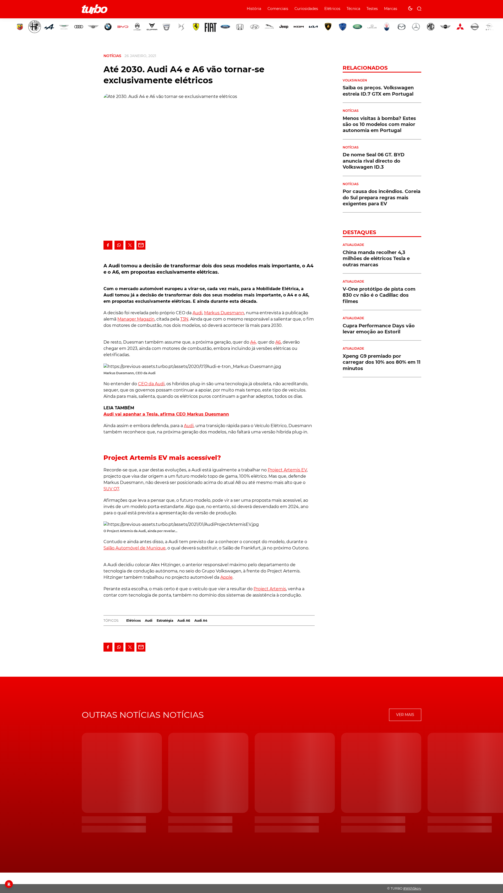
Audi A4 (200, 620)
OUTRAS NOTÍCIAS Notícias (143, 715)
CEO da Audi (151, 383)
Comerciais (277, 8)
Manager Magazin (136, 319)
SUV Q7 (111, 488)
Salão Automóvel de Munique (134, 547)
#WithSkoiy (412, 888)
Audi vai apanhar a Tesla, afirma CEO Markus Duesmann (166, 414)
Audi (197, 312)
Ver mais (405, 714)
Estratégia (165, 620)
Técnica (353, 8)
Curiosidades (306, 8)
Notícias (112, 55)
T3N (184, 319)
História (254, 8)
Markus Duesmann (224, 312)
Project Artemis (270, 588)
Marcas (390, 8)
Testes (372, 8)
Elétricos (332, 8)
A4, (253, 342)
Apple (226, 577)
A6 (278, 342)
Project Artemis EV (287, 469)
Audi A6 (183, 620)
